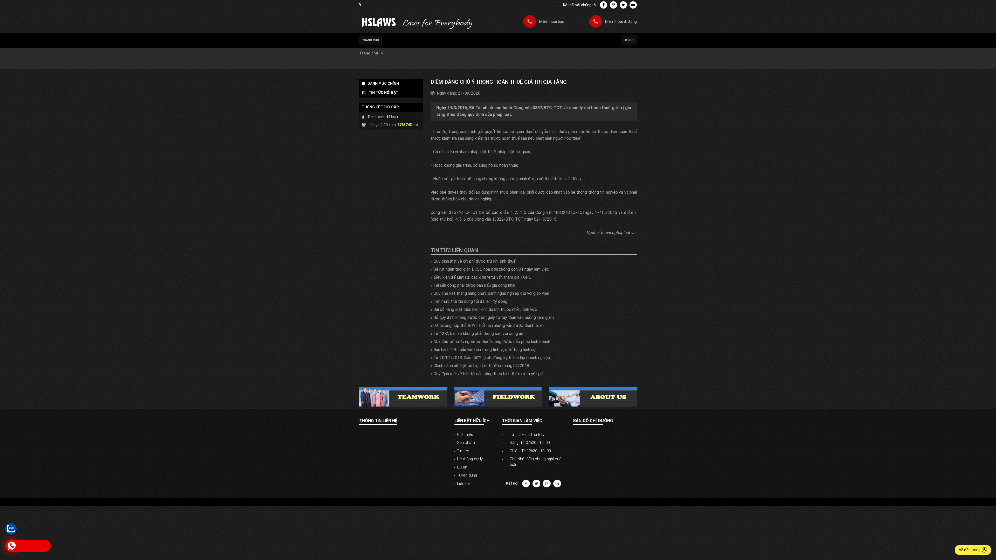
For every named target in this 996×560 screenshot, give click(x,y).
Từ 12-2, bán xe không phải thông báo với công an (478, 333)
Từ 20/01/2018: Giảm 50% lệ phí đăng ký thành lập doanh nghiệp (491, 357)
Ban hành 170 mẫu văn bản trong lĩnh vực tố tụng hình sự (484, 349)
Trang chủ (370, 40)
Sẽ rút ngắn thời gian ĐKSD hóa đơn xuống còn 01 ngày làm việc (491, 269)
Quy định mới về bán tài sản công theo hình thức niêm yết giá (488, 373)
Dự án (462, 467)
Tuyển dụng (467, 475)
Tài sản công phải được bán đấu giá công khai (474, 285)
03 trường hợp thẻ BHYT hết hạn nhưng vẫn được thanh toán (488, 325)
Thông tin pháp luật (375, 63)
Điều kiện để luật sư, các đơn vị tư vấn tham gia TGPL (482, 277)
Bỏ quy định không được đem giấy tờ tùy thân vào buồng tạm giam (493, 317)
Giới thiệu (465, 434)
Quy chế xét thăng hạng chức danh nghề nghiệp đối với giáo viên (491, 293)
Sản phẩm (466, 442)
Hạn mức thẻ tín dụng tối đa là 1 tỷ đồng (470, 301)
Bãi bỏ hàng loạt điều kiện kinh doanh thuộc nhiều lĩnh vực (485, 309)
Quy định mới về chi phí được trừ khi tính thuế (474, 261)
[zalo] (11, 529)
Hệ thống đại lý (470, 459)
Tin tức (391, 58)
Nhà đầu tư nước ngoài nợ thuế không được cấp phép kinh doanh (491, 341)
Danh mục (393, 53)
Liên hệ (629, 40)
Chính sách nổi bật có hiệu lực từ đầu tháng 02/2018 (481, 365)
